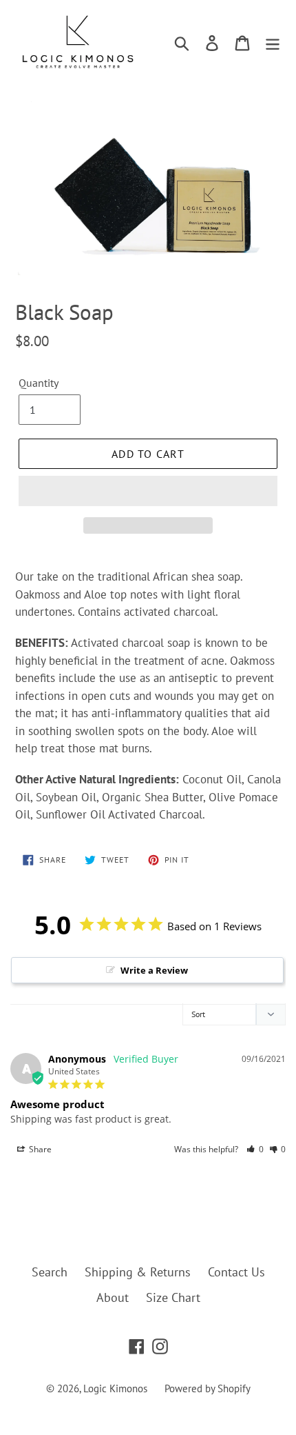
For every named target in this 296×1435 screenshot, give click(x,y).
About (112, 1297)
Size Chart (173, 1297)
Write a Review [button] (154, 970)
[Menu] (272, 42)
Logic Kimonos (115, 1388)
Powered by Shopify (208, 1388)
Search (49, 1272)
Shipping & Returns (138, 1272)
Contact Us (236, 1272)
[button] (148, 491)
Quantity (39, 383)
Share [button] (39, 1149)
